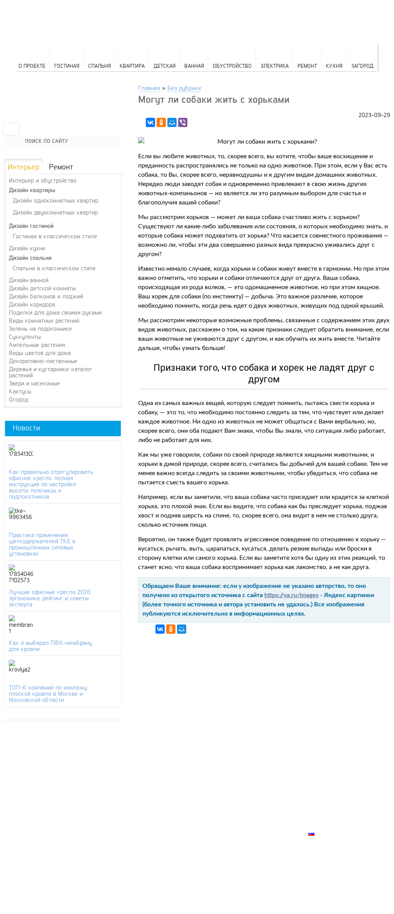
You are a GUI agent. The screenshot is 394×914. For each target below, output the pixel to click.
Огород (18, 399)
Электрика (274, 65)
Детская (164, 65)
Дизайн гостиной (31, 225)
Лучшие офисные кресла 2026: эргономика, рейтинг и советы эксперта (50, 598)
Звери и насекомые (34, 383)
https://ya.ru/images (291, 595)
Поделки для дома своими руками (55, 312)
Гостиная (66, 65)
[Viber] (182, 122)
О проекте (31, 65)
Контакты (323, 807)
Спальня (99, 65)
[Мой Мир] (172, 122)
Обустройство (232, 65)
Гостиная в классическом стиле (55, 236)
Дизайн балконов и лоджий (46, 296)
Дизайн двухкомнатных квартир (55, 212)
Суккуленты (25, 336)
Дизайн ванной (28, 280)
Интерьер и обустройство (43, 180)
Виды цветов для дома (40, 353)
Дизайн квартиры (32, 190)
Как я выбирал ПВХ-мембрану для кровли (50, 645)
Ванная (194, 65)
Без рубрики (184, 88)
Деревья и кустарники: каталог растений (50, 372)
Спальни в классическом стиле (54, 268)
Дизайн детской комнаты (42, 288)
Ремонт (307, 65)
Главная (149, 88)
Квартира (132, 65)
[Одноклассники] (161, 122)
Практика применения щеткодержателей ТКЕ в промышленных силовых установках (42, 544)
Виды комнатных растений (44, 320)
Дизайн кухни (27, 248)
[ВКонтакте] (150, 122)
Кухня (334, 65)
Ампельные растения (37, 344)
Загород (362, 65)
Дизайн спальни (30, 257)
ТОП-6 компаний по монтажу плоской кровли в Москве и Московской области (48, 693)
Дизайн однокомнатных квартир (55, 200)
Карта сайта (327, 824)
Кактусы (20, 391)
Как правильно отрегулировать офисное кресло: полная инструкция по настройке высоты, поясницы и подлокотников (51, 484)
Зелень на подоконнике (40, 328)
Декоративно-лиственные (43, 361)
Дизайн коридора (32, 304)
